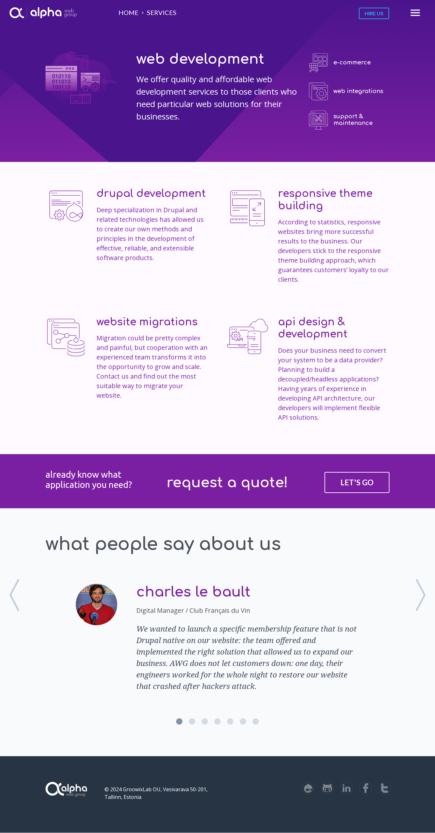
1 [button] (179, 721)
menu (415, 12)
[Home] (17, 12)
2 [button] (192, 721)
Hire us (374, 13)
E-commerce (352, 62)
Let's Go (357, 482)
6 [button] (243, 721)
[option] (217, 636)
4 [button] (217, 721)
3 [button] (205, 721)
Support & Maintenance (353, 120)
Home (128, 12)
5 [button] (230, 721)
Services (161, 12)
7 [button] (256, 721)
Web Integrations (358, 91)
